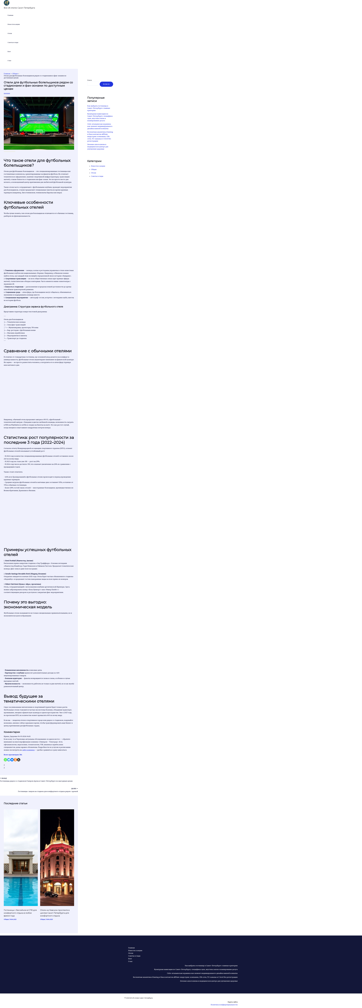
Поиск (89, 80)
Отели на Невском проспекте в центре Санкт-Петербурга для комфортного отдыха (54, 913)
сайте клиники (28, 750)
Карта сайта (233, 1002)
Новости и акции (14, 24)
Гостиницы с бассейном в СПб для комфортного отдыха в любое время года (20, 913)
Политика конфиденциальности (224, 1005)
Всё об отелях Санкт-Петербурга (19, 8)
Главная (10, 15)
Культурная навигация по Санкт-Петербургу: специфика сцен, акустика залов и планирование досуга (196, 969)
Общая (6, 919)
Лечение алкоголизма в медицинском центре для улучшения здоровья (97, 146)
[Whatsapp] (5, 759)
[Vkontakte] (12, 759)
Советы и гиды (13, 42)
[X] (18, 759)
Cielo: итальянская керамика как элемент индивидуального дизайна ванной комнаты (99, 126)
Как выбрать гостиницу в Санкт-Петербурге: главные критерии (98, 108)
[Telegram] (8, 759)
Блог (9, 51)
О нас (9, 60)
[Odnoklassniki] (15, 759)
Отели (10, 33)
